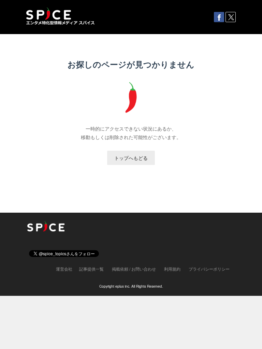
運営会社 (64, 269)
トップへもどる (131, 157)
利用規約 (172, 269)
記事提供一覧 (91, 269)
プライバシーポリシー (209, 269)
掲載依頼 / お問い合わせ (134, 269)
